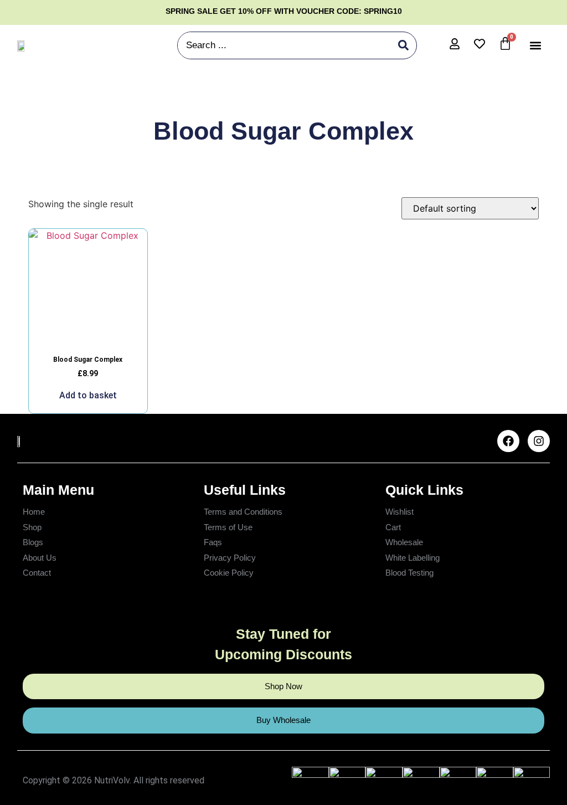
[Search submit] (403, 45)
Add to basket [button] (88, 395)
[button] (535, 45)
